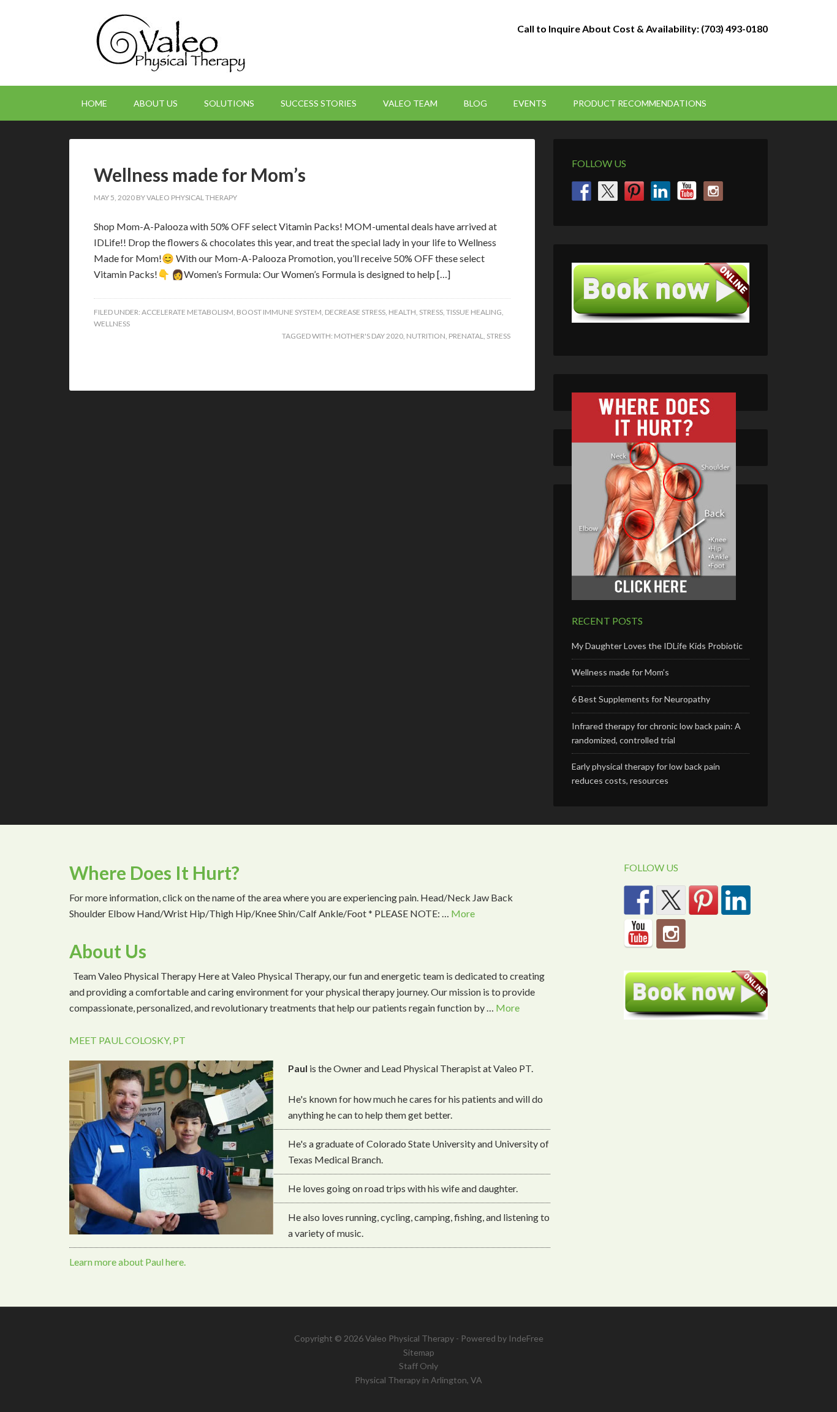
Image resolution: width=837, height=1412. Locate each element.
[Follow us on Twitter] (608, 191)
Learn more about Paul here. (127, 1261)
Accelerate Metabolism (187, 312)
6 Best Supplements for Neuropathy (641, 699)
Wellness (112, 323)
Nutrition (425, 335)
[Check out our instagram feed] (713, 191)
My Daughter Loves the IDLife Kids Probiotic (657, 645)
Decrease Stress (355, 312)
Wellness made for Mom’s (200, 174)
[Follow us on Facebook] (581, 191)
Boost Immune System (279, 312)
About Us (107, 951)
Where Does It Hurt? (154, 873)
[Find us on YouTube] (687, 191)
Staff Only (418, 1366)
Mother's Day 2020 (368, 335)
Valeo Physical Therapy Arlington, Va (173, 42)
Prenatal (466, 335)
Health (402, 312)
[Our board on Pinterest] (634, 191)
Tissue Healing (474, 312)
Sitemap (418, 1352)
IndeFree (526, 1338)
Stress (431, 312)
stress (498, 335)
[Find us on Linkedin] (660, 191)
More (463, 913)
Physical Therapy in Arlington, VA (418, 1380)
